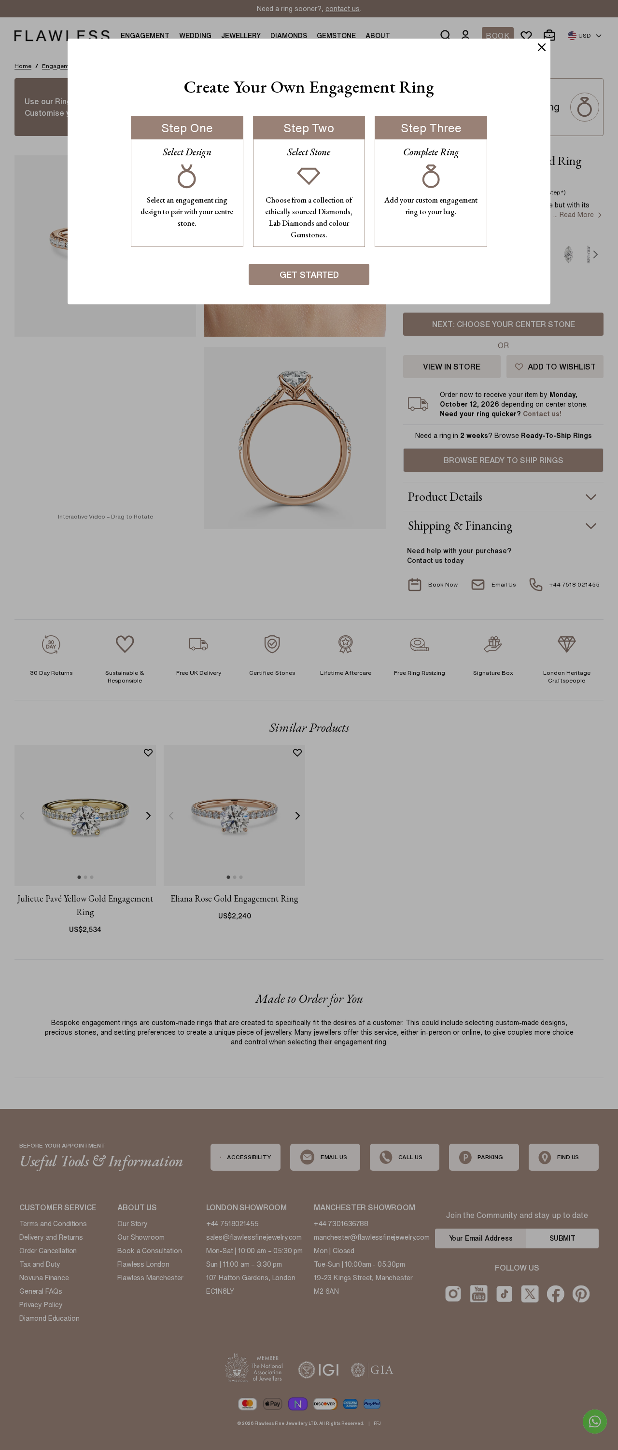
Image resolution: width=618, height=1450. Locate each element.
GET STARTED (309, 274)
